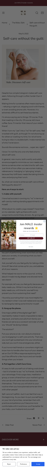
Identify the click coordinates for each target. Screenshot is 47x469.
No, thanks (31, 246)
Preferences (23, 464)
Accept (38, 464)
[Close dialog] (44, 221)
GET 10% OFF (31, 238)
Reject (9, 464)
